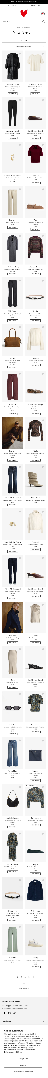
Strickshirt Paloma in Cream (35, 87)
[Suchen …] (44, 22)
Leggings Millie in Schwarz (12, 133)
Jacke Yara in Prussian (35, 820)
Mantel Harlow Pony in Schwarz (12, 87)
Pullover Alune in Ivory (35, 360)
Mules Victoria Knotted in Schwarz (35, 683)
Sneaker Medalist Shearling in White (35, 961)
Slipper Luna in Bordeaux (35, 133)
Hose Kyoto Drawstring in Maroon (12, 408)
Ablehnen (23, 1065)
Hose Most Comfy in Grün (12, 960)
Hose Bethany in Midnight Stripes (12, 314)
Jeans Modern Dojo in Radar (12, 500)
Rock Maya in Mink (13, 682)
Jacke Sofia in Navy (12, 638)
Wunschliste (36, 6)
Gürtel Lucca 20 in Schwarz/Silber (35, 314)
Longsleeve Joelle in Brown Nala (35, 454)
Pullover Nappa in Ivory (35, 544)
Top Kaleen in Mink (35, 638)
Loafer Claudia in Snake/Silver (35, 408)
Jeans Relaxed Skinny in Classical (13, 592)
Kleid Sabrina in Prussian (12, 867)
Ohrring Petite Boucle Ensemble (12, 179)
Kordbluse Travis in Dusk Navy (35, 914)
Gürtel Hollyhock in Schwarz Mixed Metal (12, 914)
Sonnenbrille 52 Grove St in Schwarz (13, 728)
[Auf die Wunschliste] (20, 54)
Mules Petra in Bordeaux (35, 591)
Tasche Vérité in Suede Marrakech (12, 361)
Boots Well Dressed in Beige (35, 500)
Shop (18, 27)
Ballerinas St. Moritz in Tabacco (35, 223)
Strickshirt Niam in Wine (35, 178)
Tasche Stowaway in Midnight (35, 774)
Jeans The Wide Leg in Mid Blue (12, 774)
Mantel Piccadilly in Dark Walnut (12, 454)
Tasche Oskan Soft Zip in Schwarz (12, 821)
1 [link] (14, 977)
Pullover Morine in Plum (35, 269)
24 (30, 977)
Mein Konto (12, 6)
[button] (1, 9)
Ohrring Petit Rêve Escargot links (12, 545)
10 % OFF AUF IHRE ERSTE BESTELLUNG (24, 2)
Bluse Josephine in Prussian (35, 727)
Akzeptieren (23, 1059)
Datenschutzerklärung (13, 1052)
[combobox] (24, 22)
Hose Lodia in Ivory (12, 222)
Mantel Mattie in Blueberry (12, 269)
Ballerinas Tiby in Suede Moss (35, 868)
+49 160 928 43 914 (20, 1006)
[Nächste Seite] (34, 977)
